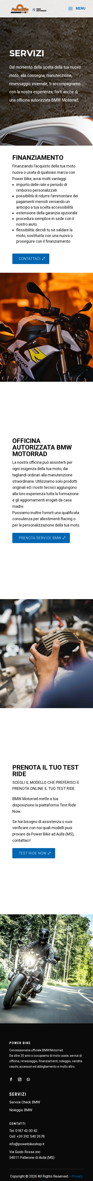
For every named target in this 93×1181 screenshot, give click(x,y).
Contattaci (30, 259)
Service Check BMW (24, 1102)
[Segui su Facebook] (11, 1079)
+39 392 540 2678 (31, 1136)
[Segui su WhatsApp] (28, 1079)
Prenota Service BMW (40, 538)
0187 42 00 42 (26, 1131)
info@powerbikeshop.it (26, 1144)
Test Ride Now (32, 853)
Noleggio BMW (20, 1110)
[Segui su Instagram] (19, 1079)
